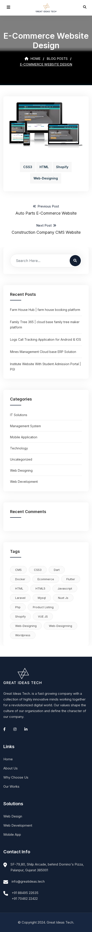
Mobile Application (23, 437)
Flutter (70, 579)
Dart (57, 570)
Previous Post (46, 209)
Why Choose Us (15, 777)
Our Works (11, 786)
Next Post (46, 229)
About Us (10, 768)
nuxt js (63, 598)
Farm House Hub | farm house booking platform (45, 310)
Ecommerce (46, 579)
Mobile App (12, 834)
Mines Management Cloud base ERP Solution (43, 352)
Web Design (12, 816)
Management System (25, 426)
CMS (18, 570)
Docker (20, 579)
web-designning (60, 626)
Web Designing (21, 470)
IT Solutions (18, 415)
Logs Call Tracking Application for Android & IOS (45, 339)
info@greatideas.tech (28, 881)
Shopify (62, 167)
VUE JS (43, 616)
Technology (19, 448)
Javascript (65, 588)
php (18, 607)
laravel (20, 598)
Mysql (42, 598)
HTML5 (40, 588)
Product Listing (43, 607)
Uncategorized (21, 459)
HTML (44, 167)
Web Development (24, 481)
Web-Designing (45, 178)
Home (34, 58)
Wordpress (22, 635)
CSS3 (27, 167)
